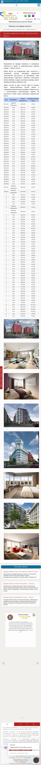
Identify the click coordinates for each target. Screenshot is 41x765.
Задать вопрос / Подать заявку (20, 750)
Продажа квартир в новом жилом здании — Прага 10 (18, 583)
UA (39, 19)
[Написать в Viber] (33, 15)
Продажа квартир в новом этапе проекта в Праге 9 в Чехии (20, 571)
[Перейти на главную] (11, 16)
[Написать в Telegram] (29, 15)
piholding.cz (23, 762)
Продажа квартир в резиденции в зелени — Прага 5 (18, 597)
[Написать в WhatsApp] (25, 15)
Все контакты (29, 19)
